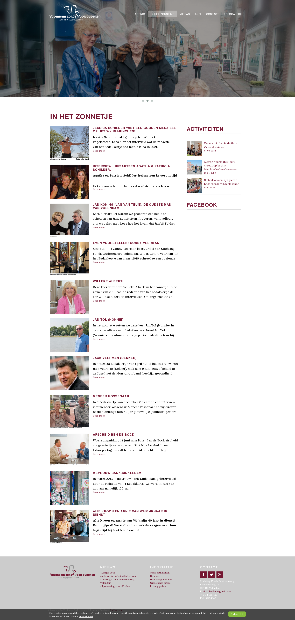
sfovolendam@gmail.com (217, 591)
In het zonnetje (162, 14)
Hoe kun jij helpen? (161, 579)
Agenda (140, 14)
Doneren (155, 576)
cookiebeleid (86, 616)
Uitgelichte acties (160, 582)
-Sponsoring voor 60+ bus (115, 586)
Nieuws (184, 14)
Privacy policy (158, 586)
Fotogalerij (233, 14)
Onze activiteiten (160, 572)
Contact (212, 14)
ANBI (198, 14)
